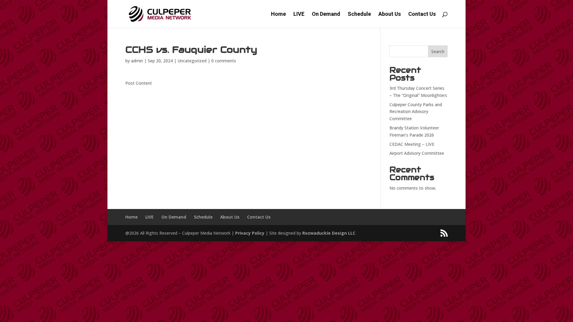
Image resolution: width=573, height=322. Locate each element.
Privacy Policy (249, 233)
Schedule (359, 14)
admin (137, 61)
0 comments (223, 61)
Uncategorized (192, 61)
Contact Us (422, 14)
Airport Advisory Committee (416, 153)
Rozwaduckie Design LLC (328, 233)
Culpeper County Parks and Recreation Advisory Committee (415, 112)
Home (278, 14)
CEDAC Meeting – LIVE (411, 144)
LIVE (298, 14)
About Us (389, 14)
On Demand (326, 14)
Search (437, 51)
